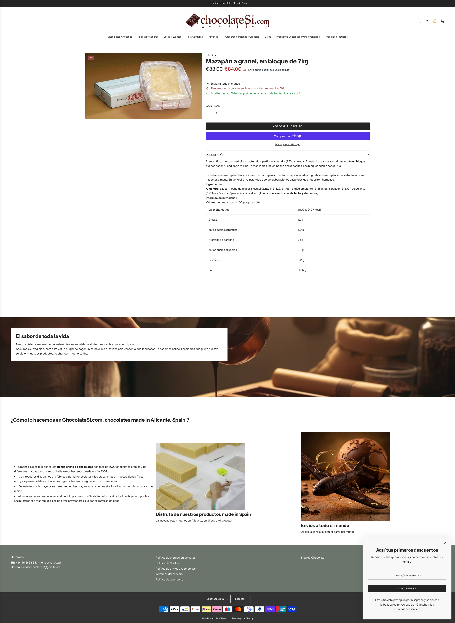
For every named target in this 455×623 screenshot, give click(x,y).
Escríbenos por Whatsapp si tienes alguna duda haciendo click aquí (255, 93)
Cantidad (213, 106)
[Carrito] (442, 21)
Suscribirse (407, 588)
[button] (14, 484)
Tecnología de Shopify (242, 618)
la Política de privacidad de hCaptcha (403, 604)
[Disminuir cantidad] (210, 113)
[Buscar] (419, 21)
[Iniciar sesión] (427, 21)
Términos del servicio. (407, 609)
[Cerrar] (445, 543)
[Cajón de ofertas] (435, 21)
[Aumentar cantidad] (223, 113)
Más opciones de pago (287, 144)
